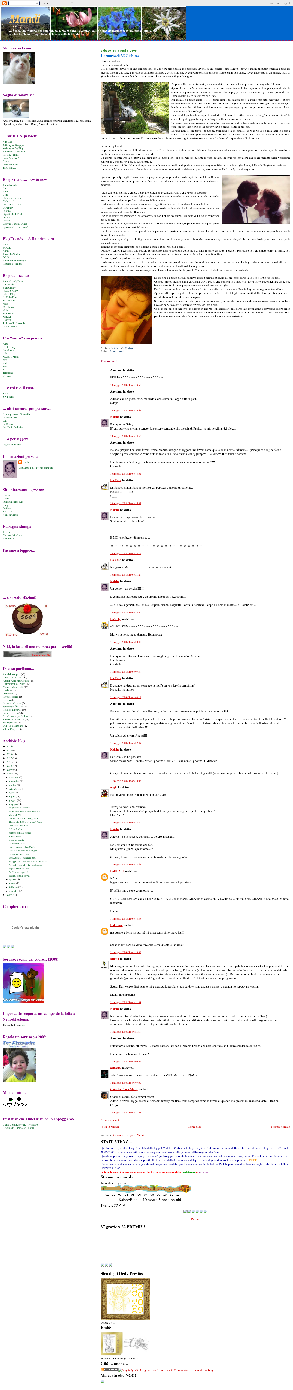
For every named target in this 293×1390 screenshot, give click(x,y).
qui (23, 1025)
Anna (5, 188)
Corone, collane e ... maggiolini (23, 818)
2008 (9, 773)
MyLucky (8, 316)
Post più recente (110, 1127)
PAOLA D (117, 871)
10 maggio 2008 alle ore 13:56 (125, 436)
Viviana (7, 376)
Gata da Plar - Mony (124, 1089)
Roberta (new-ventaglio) (15, 260)
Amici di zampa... (11, 674)
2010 (9, 765)
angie (113, 787)
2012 (9, 758)
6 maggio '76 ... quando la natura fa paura (28, 861)
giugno (13, 800)
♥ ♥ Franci (8, 396)
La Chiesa (8, 423)
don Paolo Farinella (13, 427)
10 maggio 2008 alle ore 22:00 (125, 612)
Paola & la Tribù (11, 158)
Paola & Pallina (10, 154)
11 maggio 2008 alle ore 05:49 (125, 671)
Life (5, 353)
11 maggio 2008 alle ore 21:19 (125, 1031)
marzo (12, 883)
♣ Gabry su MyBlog (13, 148)
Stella (5, 366)
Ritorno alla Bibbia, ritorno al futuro (25, 821)
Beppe (6, 161)
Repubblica (8, 538)
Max (5, 359)
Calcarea (7, 495)
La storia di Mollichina (19, 854)
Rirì (5, 363)
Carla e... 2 (8, 201)
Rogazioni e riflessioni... (20, 868)
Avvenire (7, 532)
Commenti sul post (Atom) (128, 1135)
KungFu (7, 505)
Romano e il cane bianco (20, 832)
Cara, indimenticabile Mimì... (22, 846)
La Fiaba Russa (10, 297)
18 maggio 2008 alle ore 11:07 (125, 1112)
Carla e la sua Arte (12, 198)
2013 (9, 754)
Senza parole (9, 722)
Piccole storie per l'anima (15, 716)
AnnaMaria (8, 284)
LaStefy (115, 619)
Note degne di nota (12, 706)
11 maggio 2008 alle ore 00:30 (125, 642)
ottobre (13, 784)
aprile (12, 879)
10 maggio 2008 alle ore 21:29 (125, 574)
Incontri (7, 700)
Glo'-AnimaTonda (12, 204)
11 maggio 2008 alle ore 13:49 (125, 822)
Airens (6, 250)
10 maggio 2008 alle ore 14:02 (125, 473)
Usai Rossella (10, 326)
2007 (9, 894)
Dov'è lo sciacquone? (18, 872)
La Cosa (115, 480)
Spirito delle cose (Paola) (15, 227)
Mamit (114, 958)
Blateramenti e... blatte (14, 683)
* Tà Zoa (7, 141)
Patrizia (6, 220)
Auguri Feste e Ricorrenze (16, 680)
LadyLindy (8, 350)
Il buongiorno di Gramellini (16, 414)
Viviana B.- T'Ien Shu (14, 151)
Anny (5, 191)
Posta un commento (110, 1119)
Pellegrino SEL (10, 417)
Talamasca (8, 372)
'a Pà (5, 244)
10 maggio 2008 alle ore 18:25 (125, 553)
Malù (5, 303)
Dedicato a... (9, 693)
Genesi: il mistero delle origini (23, 850)
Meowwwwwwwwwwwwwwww (24, 811)
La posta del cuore (12, 703)
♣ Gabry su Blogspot (13, 145)
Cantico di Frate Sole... (19, 825)
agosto (12, 792)
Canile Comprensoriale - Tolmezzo (20, 1124)
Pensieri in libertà (11, 709)
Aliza (5, 343)
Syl (4, 369)
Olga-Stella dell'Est (12, 214)
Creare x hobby (10, 290)
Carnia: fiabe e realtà (13, 687)
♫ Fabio (7, 247)
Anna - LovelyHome (13, 281)
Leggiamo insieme (12, 444)
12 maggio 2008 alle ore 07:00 (125, 1082)
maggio (13, 804)
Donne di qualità (16, 839)
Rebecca (7, 319)
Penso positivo (10, 712)
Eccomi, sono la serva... (20, 875)
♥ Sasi (6, 393)
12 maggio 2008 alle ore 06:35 (125, 1061)
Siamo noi (8, 511)
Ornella (6, 217)
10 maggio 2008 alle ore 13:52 (125, 410)
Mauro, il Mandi (11, 356)
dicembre (14, 777)
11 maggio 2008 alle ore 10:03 (125, 780)
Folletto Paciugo (11, 164)
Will (5, 420)
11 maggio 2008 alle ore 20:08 (125, 952)
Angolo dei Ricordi (12, 677)
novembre (14, 781)
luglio (12, 796)
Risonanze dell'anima (13, 719)
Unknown (116, 925)
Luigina (7, 210)
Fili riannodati (15, 836)
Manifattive (8, 307)
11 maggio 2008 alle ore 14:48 (125, 918)
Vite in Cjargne (10, 729)
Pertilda (7, 508)
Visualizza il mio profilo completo (35, 467)
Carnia (6, 498)
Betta (5, 194)
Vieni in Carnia (10, 514)
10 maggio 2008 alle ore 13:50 (125, 385)
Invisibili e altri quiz (13, 501)
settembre (14, 788)
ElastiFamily (9, 347)
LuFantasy (8, 207)
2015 (9, 746)
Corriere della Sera (12, 535)
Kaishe (114, 417)
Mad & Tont (9, 300)
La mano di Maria (17, 843)
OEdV (6, 257)
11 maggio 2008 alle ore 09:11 (125, 697)
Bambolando (9, 287)
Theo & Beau (9, 167)
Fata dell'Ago (9, 294)
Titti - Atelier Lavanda (14, 323)
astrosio (115, 1068)
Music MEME (15, 814)
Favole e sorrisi (117, 351)
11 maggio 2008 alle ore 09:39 (125, 743)
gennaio (13, 890)
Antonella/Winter (11, 254)
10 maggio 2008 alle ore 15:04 (125, 503)
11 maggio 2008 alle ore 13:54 (125, 864)
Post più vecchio (280, 1127)
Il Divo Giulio (15, 829)
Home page (194, 1127)
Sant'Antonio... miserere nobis (22, 857)
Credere (7, 690)
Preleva (195, 1219)
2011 (9, 761)
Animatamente (10, 185)
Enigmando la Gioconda (19, 807)
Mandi (24, 18)
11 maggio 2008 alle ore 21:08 (125, 1002)
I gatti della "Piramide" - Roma (18, 1127)
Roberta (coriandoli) (13, 263)
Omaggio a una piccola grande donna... (27, 864)
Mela (5, 310)
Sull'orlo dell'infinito (13, 725)
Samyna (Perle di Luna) (15, 223)
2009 (9, 769)
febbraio (13, 887)
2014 (9, 750)
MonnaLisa (8, 313)
